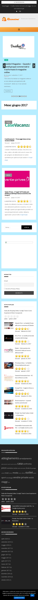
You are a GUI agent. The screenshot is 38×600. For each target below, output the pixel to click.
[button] (16, 11)
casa (20, 463)
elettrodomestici (22, 468)
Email (6, 281)
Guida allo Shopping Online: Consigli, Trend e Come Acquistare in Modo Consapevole (18, 312)
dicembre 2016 (5, 573)
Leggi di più (19, 598)
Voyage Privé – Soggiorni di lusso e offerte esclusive (24, 389)
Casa (6, 60)
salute (34, 473)
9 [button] (24, 96)
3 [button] (15, 96)
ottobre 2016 (5, 580)
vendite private (20, 477)
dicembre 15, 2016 (26, 396)
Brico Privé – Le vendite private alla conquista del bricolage (24, 337)
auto (9, 464)
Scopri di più (23, 215)
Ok (32, 595)
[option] (19, 65)
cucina (15, 468)
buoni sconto (14, 464)
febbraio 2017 (5, 567)
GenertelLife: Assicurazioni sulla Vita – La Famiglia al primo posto (24, 427)
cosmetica (10, 468)
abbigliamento (10, 458)
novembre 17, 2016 (26, 421)
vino (9, 482)
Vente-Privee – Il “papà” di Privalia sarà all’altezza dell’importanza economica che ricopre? (18, 193)
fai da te (28, 468)
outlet (29, 472)
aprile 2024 (4, 539)
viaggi (4, 481)
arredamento (25, 458)
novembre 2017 (6, 548)
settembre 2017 (6, 551)
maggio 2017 (5, 558)
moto (20, 473)
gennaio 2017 (5, 570)
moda (15, 472)
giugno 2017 (5, 554)
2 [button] (13, 96)
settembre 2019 (6, 542)
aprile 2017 (4, 561)
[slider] (24, 146)
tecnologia (9, 478)
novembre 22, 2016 (26, 408)
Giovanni (7, 143)
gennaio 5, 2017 (25, 371)
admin (5, 319)
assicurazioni (4, 464)
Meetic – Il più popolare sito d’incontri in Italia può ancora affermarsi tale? (23, 350)
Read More (8, 91)
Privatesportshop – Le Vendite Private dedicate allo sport (23, 364)
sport (3, 477)
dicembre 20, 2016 (26, 383)
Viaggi (8, 122)
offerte (23, 473)
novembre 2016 (6, 577)
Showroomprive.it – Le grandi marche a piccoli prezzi (23, 402)
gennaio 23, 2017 (26, 358)
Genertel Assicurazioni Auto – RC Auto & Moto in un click (24, 376)
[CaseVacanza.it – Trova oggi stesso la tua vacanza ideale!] (17, 126)
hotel (7, 473)
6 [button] (19, 96)
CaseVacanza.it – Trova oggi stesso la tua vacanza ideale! (18, 139)
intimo (10, 473)
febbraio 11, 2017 (26, 344)
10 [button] (26, 96)
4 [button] (16, 96)
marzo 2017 (5, 564)
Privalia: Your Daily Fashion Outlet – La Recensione (24, 414)
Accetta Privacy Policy (13, 289)
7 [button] (21, 96)
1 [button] (12, 96)
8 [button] (23, 96)
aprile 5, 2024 (12, 319)
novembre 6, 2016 (26, 433)
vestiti (31, 477)
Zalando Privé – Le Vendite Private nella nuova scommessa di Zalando (24, 324)
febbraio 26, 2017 (26, 331)
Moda (8, 175)
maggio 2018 (5, 545)
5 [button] (18, 96)
